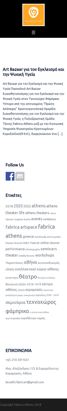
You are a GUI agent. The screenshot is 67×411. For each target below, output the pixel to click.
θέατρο (28, 277)
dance (53, 213)
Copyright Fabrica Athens (17, 404)
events (36, 219)
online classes (50, 242)
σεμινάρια (15, 302)
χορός (41, 318)
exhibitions (49, 219)
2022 (27, 206)
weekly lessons (27, 255)
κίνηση (21, 290)
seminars (49, 248)
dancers (10, 219)
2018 (9, 206)
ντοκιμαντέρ (29, 295)
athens (39, 205)
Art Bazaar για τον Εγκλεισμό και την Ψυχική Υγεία (33, 71)
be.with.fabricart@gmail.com (25, 382)
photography (33, 249)
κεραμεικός (34, 289)
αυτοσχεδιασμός (49, 262)
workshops (44, 255)
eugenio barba (23, 219)
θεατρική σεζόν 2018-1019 (23, 284)
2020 (18, 206)
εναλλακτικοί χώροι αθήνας (37, 269)
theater (12, 255)
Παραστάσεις (14, 262)
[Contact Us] (19, 176)
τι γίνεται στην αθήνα (39, 312)
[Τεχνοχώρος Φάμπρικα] (33, 14)
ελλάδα (10, 269)
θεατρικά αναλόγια (46, 278)
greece (28, 236)
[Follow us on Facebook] (10, 176)
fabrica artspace (21, 227)
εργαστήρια (12, 277)
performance (15, 249)
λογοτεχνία (48, 290)
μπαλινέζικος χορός (14, 295)
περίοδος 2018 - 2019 (47, 295)
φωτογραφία (13, 318)
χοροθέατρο (28, 318)
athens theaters (37, 213)
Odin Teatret (31, 242)
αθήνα (30, 262)
